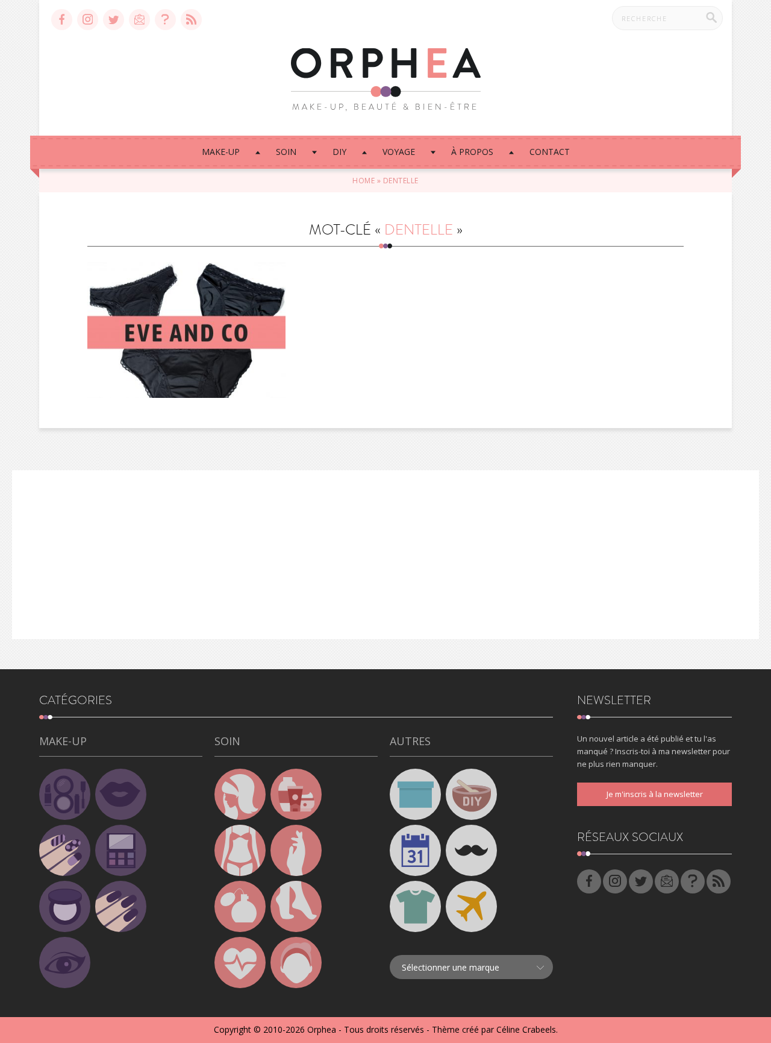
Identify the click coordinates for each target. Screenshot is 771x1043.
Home (363, 180)
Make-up (221, 151)
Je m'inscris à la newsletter (655, 794)
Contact (549, 151)
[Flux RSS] (191, 19)
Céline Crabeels (526, 1029)
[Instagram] (87, 19)
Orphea (321, 1029)
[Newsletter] (139, 19)
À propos (472, 151)
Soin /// (186, 310)
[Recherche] (711, 17)
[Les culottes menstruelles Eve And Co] (186, 330)
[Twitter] (113, 19)
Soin (286, 151)
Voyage (398, 151)
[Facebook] (61, 19)
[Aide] (165, 19)
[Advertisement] (385, 554)
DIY (339, 151)
